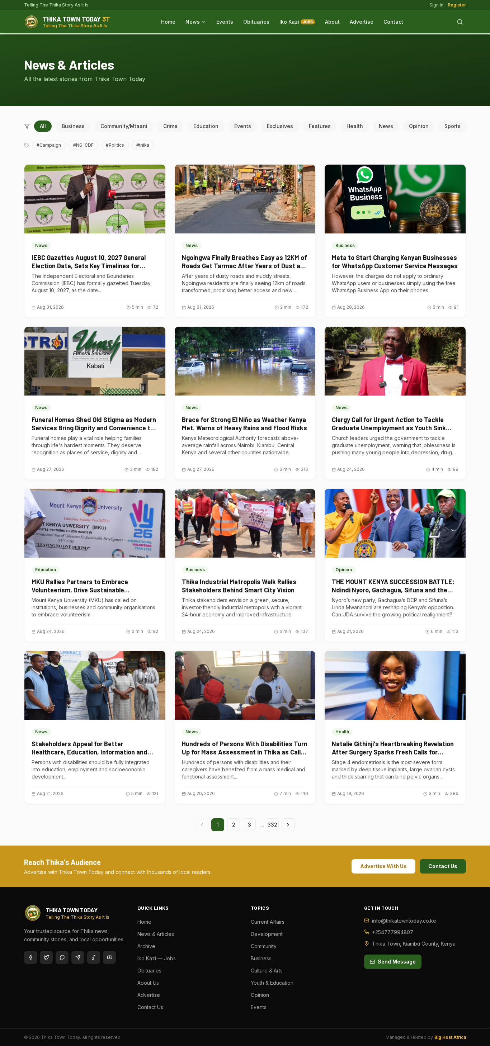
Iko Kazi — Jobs (156, 958)
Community (264, 946)
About (332, 22)
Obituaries (256, 22)
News (192, 22)
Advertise (361, 22)
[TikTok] (93, 957)
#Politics (115, 145)
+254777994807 (392, 932)
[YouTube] (109, 957)
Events (224, 22)
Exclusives (280, 126)
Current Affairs (267, 922)
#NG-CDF (83, 145)
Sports (452, 126)
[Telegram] (77, 957)
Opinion (419, 126)
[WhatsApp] (62, 957)
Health (355, 126)
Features (320, 126)
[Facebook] (30, 957)
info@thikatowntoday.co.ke (404, 921)
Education (205, 126)
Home (168, 22)
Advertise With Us (383, 866)
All (43, 126)
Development (267, 934)
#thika (142, 145)
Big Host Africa (450, 1037)
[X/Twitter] (46, 957)
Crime (170, 126)
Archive (146, 946)
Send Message (397, 962)
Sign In (436, 5)
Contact (393, 22)
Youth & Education (272, 983)
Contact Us (442, 866)
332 (272, 825)
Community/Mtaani (123, 126)
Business (73, 126)
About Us (148, 983)
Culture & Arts (267, 970)
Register (457, 5)
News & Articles (155, 934)
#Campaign (49, 145)
